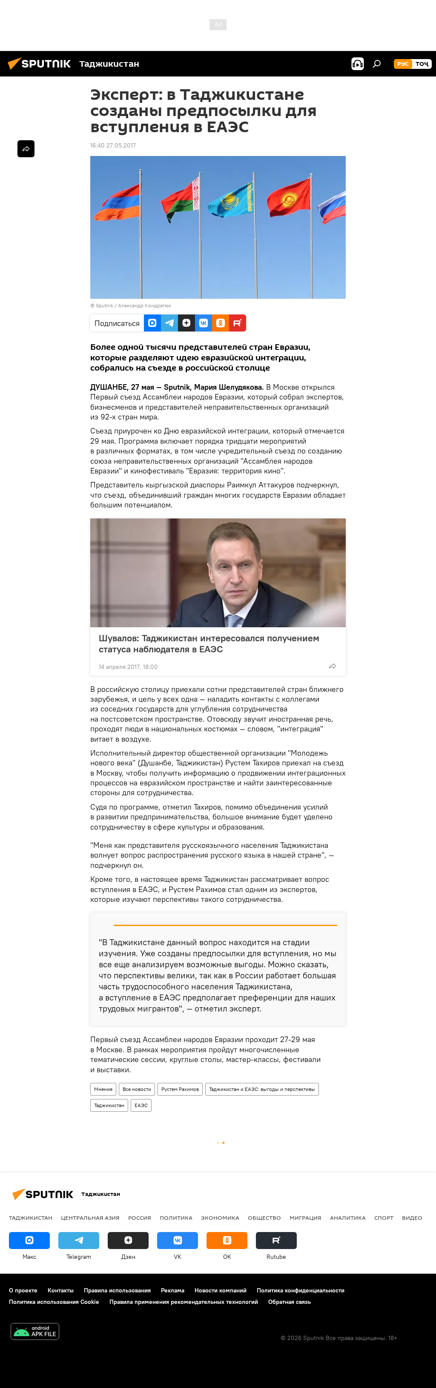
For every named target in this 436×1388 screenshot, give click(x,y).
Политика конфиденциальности (300, 1290)
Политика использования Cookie (54, 1302)
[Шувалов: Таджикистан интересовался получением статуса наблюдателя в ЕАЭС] (218, 572)
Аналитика (348, 1217)
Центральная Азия (90, 1217)
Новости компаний (221, 1290)
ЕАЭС (141, 1105)
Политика (176, 1217)
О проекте (23, 1290)
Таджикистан (109, 1105)
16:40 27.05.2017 (113, 145)
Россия (139, 1217)
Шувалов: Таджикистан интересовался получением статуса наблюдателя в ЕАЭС (209, 643)
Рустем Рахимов (180, 1089)
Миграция (305, 1217)
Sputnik (105, 305)
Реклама (172, 1290)
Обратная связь (289, 1302)
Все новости (137, 1089)
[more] (332, 665)
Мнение (103, 1089)
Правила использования (117, 1290)
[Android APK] (35, 1332)
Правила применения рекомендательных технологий (183, 1302)
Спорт (383, 1217)
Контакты (61, 1290)
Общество (264, 1217)
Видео (412, 1217)
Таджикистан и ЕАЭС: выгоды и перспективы (262, 1089)
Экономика (220, 1217)
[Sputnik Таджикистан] (41, 71)
